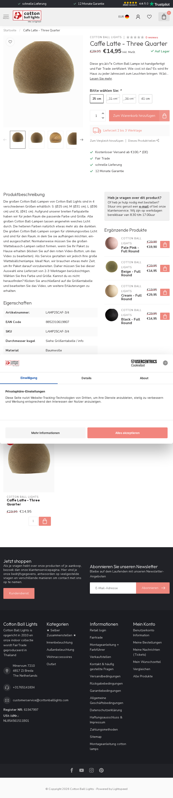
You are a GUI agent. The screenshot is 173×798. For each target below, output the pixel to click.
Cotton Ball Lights (106, 37)
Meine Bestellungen (147, 642)
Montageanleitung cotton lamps (108, 746)
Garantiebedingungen (105, 691)
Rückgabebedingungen (106, 683)
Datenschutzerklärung (106, 710)
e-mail (144, 206)
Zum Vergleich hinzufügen (106, 141)
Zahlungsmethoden (104, 729)
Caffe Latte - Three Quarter (41, 30)
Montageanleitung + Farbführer (104, 647)
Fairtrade (96, 637)
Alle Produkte (143, 676)
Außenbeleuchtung (60, 650)
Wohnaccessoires (59, 657)
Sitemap (96, 737)
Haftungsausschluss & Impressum (106, 719)
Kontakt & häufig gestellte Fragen (102, 666)
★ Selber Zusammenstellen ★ (61, 632)
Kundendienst (19, 593)
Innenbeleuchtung (60, 642)
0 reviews (152, 37)
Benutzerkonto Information (143, 632)
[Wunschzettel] (149, 16)
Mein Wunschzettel (147, 662)
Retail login (98, 630)
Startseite (9, 30)
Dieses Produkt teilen (142, 141)
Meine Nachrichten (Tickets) (146, 652)
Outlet (51, 664)
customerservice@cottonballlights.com (40, 700)
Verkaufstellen (100, 657)
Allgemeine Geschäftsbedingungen (106, 700)
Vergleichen (141, 669)
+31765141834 (24, 687)
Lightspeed (120, 789)
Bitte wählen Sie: (105, 90)
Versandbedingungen (105, 676)
